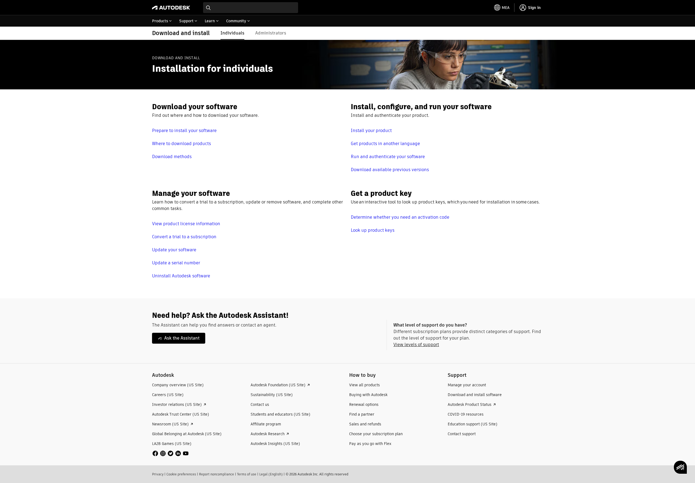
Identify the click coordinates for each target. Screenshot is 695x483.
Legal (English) (271, 474)
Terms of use (246, 474)
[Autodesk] (171, 7)
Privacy (157, 474)
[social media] (170, 453)
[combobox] (250, 7)
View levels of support (416, 344)
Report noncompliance (216, 474)
